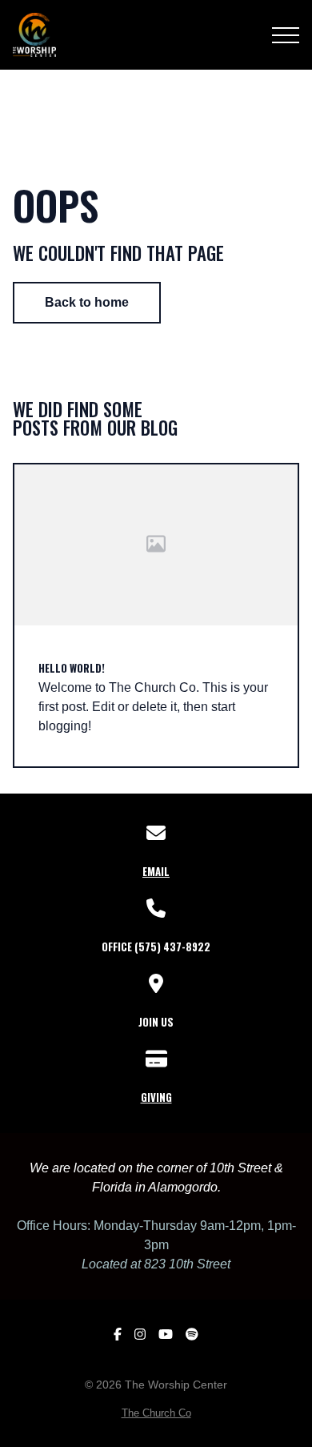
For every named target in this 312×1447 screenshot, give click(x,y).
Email (156, 871)
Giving (156, 1097)
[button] (285, 35)
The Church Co (156, 1413)
